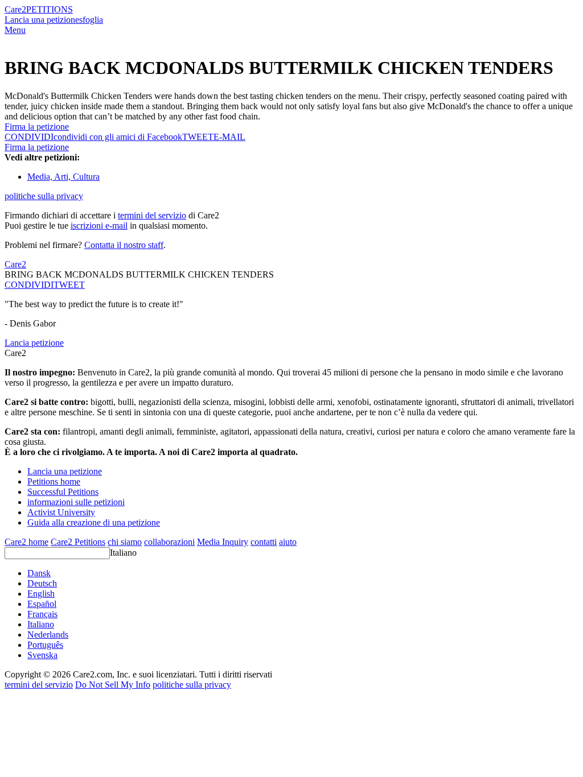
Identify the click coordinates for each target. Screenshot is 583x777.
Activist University (61, 512)
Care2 (15, 9)
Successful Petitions (62, 492)
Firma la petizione (37, 126)
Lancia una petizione (42, 19)
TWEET (198, 137)
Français (42, 614)
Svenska (42, 655)
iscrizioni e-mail (99, 225)
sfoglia (91, 19)
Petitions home (53, 481)
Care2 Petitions (78, 542)
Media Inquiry (222, 542)
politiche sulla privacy (44, 196)
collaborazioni (169, 542)
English (41, 593)
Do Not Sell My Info (112, 684)
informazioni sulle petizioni (76, 502)
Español (41, 604)
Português (45, 645)
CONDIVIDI (29, 285)
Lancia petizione (34, 343)
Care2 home (26, 542)
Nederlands (47, 634)
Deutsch (42, 583)
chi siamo (125, 542)
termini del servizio (152, 215)
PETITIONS (49, 9)
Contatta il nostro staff (123, 245)
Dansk (39, 573)
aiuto (288, 542)
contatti (264, 542)
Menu (15, 30)
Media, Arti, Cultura (63, 176)
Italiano (123, 552)
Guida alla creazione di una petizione (93, 522)
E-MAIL (229, 137)
